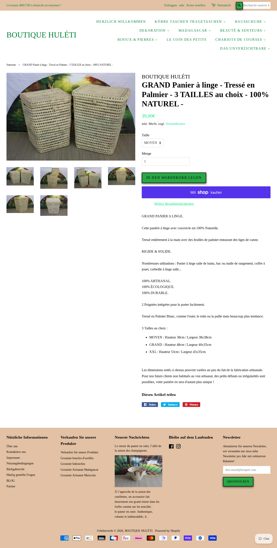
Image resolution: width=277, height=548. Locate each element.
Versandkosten (175, 123)
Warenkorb (224, 5)
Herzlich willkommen (121, 21)
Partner (10, 486)
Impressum (13, 457)
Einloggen (170, 5)
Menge (146, 153)
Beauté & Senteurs (242, 30)
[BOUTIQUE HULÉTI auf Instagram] (178, 447)
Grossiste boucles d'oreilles (77, 458)
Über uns (12, 446)
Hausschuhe (249, 21)
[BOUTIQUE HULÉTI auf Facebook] (171, 447)
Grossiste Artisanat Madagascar (79, 469)
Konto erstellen (196, 5)
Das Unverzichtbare (244, 48)
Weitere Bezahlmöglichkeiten (174, 203)
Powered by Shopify (167, 530)
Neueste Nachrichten (132, 437)
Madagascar (194, 30)
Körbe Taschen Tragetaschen (189, 21)
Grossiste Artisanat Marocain (78, 475)
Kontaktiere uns (16, 452)
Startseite (11, 64)
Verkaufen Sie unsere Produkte (79, 452)
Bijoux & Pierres (136, 39)
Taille (145, 135)
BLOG (10, 480)
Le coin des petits (187, 39)
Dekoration (153, 30)
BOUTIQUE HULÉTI (41, 35)
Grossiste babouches (73, 463)
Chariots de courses (239, 39)
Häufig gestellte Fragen (20, 474)
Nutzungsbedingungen (20, 463)
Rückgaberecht (15, 469)
